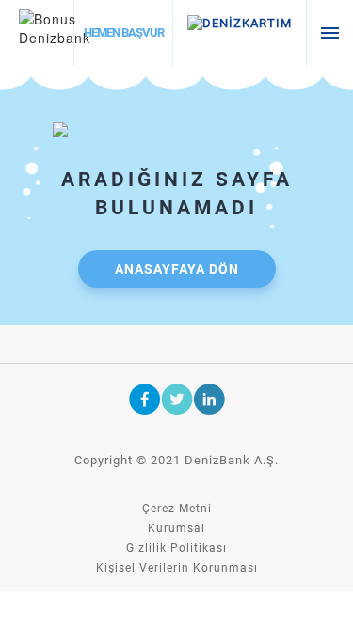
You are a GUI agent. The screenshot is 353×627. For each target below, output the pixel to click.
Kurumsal (176, 528)
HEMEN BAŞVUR (124, 32)
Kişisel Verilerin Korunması (177, 567)
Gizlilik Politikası (176, 548)
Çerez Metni (177, 508)
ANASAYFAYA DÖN (177, 268)
